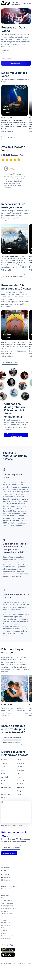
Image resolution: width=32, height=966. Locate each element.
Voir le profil (6, 132)
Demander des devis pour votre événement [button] (16, 435)
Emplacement (6, 50)
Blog (2, 898)
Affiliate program (6, 914)
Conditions (21, 963)
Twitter (6, 875)
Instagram (7, 880)
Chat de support (6, 925)
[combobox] (11, 52)
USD (4, 870)
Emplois (3, 933)
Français (7, 867)
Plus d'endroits (6, 889)
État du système (6, 928)
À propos (4, 930)
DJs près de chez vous (8, 908)
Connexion (27, 3)
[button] (9, 138)
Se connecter (5, 938)
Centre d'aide (5, 922)
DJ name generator (7, 906)
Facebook (7, 877)
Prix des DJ (5, 911)
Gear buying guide (7, 903)
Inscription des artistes (8, 936)
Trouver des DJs (6, 900)
